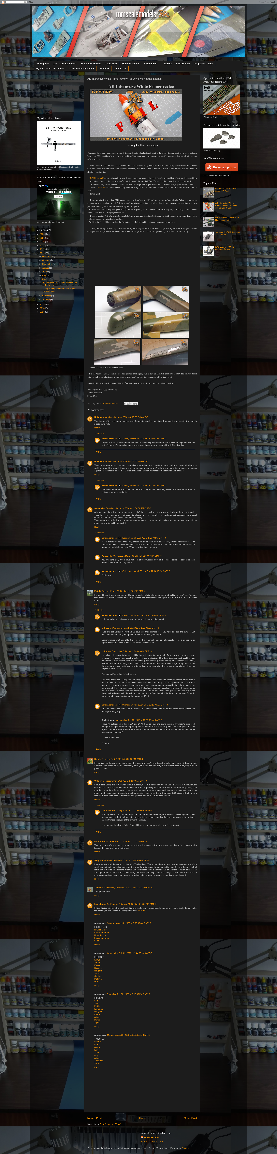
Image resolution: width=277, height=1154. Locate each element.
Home (143, 1118)
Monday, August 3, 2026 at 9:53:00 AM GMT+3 (128, 1035)
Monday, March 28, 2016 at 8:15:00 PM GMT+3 (126, 417)
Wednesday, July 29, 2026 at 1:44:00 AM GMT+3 (129, 953)
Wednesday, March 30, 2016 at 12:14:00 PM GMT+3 (146, 571)
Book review (183, 63)
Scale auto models (91, 63)
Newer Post (94, 1118)
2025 (42, 234)
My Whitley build (96, 177)
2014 (42, 308)
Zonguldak (99, 1061)
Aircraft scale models (65, 63)
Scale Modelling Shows (81, 68)
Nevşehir (98, 971)
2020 (42, 238)
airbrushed (101, 187)
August (45, 268)
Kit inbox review (131, 63)
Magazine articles (204, 63)
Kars (96, 1050)
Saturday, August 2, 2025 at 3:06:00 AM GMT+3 (129, 923)
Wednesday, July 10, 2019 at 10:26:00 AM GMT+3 (139, 720)
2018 (42, 245)
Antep (97, 1047)
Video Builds (151, 63)
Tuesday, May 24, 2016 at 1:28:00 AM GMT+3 (126, 781)
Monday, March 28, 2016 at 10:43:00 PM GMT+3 (144, 486)
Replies (100, 433)
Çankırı (97, 976)
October (46, 260)
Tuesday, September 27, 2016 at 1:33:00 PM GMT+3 (124, 841)
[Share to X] (130, 403)
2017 (42, 249)
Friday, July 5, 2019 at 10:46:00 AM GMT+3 (132, 810)
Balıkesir (98, 968)
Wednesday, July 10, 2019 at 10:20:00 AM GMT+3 (145, 705)
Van (96, 1003)
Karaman (98, 1009)
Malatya (98, 979)
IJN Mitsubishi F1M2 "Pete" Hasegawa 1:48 (227, 219)
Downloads (120, 68)
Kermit (97, 759)
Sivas (96, 1053)
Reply (97, 428)
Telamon (98, 888)
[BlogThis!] (128, 403)
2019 (42, 242)
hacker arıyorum (101, 932)
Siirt (96, 1001)
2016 (42, 253)
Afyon (97, 1023)
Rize (96, 982)
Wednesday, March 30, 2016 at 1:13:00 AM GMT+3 (135, 628)
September (47, 264)
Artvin (97, 973)
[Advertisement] (142, 262)
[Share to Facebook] (133, 403)
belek (96, 941)
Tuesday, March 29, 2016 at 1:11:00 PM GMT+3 (144, 615)
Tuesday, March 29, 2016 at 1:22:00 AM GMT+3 (124, 591)
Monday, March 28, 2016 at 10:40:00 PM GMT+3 (144, 439)
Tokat (96, 1063)
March (45, 279)
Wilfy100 (98, 860)
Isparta (97, 1042)
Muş (96, 1055)
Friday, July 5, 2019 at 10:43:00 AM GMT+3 (132, 651)
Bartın (97, 1020)
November (47, 256)
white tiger (142, 911)
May (44, 275)
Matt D (97, 591)
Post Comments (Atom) (110, 1124)
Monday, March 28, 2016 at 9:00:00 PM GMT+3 (126, 461)
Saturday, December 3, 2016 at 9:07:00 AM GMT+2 (127, 860)
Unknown (99, 417)
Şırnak (97, 962)
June (44, 272)
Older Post (190, 1118)
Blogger (185, 1148)
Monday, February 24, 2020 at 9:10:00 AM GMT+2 (133, 904)
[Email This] (125, 403)
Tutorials (167, 63)
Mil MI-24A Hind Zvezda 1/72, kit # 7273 (226, 189)
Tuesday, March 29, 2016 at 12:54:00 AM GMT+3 (128, 508)
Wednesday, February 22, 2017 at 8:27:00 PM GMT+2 (128, 888)
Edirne (97, 1014)
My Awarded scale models (50, 68)
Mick (96, 841)
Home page (43, 63)
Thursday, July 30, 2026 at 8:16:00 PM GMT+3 (128, 994)
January (46, 300)
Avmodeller (99, 508)
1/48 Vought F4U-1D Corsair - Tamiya (224, 248)
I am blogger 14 (102, 904)
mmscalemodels (109, 439)
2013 (42, 312)
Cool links (104, 68)
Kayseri (97, 965)
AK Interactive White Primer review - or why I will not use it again (226, 205)
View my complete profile (152, 1141)
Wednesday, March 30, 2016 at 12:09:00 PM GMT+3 (137, 556)
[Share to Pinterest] (136, 403)
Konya (97, 960)
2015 (42, 304)
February (46, 296)
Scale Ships (111, 63)
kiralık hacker (100, 930)
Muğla (97, 1006)
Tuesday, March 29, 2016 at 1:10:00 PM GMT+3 (144, 538)
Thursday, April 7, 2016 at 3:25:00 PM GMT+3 (122, 759)
